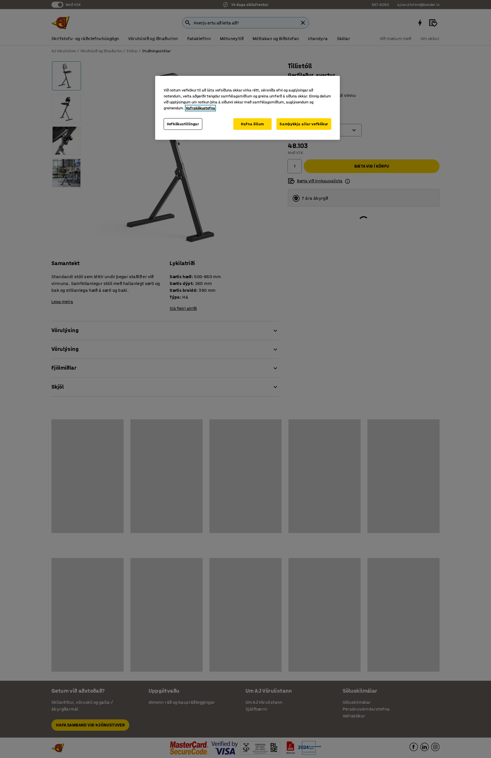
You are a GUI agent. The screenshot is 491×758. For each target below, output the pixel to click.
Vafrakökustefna (200, 108)
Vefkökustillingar (183, 124)
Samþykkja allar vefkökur (304, 124)
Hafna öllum (252, 124)
